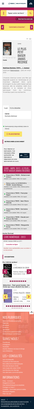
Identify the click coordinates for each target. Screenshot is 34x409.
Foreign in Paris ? (9, 387)
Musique (6, 325)
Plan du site (7, 394)
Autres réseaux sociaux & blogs (14, 349)
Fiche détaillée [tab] (15, 108)
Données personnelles (18, 389)
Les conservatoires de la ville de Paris (12, 404)
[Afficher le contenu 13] (27, 306)
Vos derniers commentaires (13, 372)
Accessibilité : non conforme (10, 406)
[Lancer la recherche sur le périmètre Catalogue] (30, 13)
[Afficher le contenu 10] (25, 281)
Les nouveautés (8, 359)
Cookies (5, 389)
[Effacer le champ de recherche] (26, 13)
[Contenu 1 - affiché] (8, 281)
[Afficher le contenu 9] (23, 281)
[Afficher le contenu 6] (18, 281)
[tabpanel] (17, 115)
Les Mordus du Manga (11, 370)
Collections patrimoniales (12, 332)
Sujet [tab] (6, 108)
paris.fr (3, 399)
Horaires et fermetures (11, 361)
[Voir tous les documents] (29, 287)
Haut (31, 312)
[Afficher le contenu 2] (10, 281)
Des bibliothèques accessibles (13, 385)
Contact (10, 381)
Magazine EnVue (9, 383)
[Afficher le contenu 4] (14, 281)
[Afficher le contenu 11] (23, 306)
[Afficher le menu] (3, 3)
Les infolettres (8, 351)
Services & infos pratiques (12, 321)
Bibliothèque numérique (12, 334)
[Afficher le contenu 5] (16, 281)
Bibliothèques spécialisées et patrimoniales (15, 401)
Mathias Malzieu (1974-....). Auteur (16, 68)
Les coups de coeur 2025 (11, 368)
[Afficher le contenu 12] (25, 306)
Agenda (5, 323)
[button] (5, 271)
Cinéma (5, 327)
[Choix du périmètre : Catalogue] (3, 13)
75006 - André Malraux (14, 185)
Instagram (6, 344)
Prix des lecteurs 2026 (10, 366)
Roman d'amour (11, 116)
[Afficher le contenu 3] (12, 281)
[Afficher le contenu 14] (29, 306)
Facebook (6, 342)
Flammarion (14, 70)
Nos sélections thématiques (13, 364)
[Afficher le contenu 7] (19, 281)
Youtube (6, 347)
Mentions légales (9, 391)
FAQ (4, 381)
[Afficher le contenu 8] (21, 281)
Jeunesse (6, 329)
